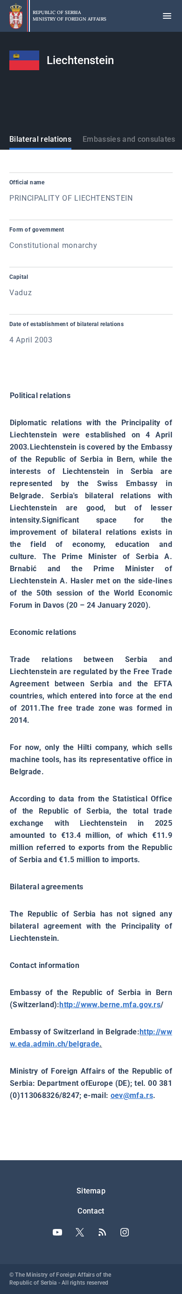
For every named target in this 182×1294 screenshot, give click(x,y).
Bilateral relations (40, 139)
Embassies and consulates (129, 139)
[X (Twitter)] (79, 1232)
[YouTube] (57, 1232)
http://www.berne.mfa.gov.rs (110, 1004)
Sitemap (91, 1190)
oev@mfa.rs (132, 1095)
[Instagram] (124, 1232)
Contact (90, 1211)
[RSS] (102, 1232)
